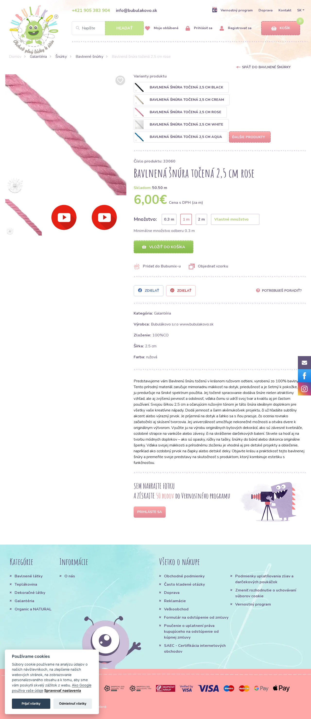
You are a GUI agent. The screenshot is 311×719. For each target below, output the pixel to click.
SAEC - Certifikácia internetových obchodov (195, 648)
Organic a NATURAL (33, 609)
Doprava (266, 10)
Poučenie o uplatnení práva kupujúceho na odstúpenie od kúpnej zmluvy (191, 631)
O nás (69, 576)
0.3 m (169, 219)
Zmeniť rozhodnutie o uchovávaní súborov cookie (265, 593)
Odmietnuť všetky (72, 703)
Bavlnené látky (29, 576)
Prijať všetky (31, 703)
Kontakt (284, 10)
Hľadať (124, 28)
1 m (186, 219)
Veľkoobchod (176, 609)
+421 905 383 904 (91, 10)
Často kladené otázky (184, 584)
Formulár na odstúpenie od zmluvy (196, 617)
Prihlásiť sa (202, 28)
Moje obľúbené (165, 28)
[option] (65, 134)
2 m (201, 219)
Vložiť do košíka (166, 247)
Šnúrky (61, 56)
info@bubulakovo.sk (136, 10)
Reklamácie (175, 601)
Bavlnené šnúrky (89, 56)
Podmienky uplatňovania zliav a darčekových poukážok (264, 579)
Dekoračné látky (30, 592)
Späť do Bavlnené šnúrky (266, 67)
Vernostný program (237, 10)
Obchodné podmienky (184, 576)
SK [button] (299, 10)
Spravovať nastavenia (62, 690)
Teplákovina (26, 584)
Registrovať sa (239, 28)
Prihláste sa (149, 512)
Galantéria (38, 56)
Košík (285, 28)
